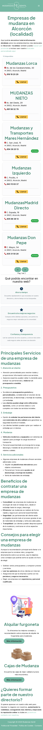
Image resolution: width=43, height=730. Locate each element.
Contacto (38, 726)
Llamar (22, 82)
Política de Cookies (26, 726)
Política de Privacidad (9, 726)
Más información (14, 641)
